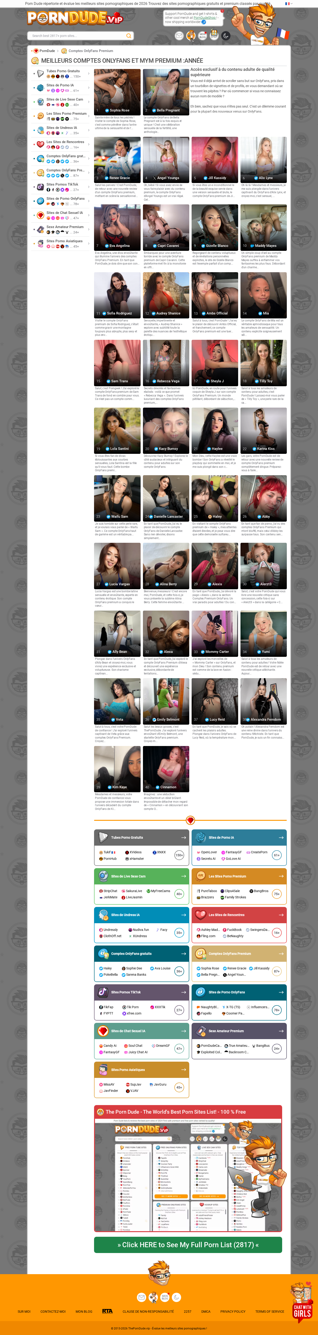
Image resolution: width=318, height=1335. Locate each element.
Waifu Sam (119, 516)
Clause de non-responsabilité (148, 1311)
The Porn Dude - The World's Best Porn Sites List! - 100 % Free (176, 1112)
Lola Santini (119, 449)
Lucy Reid (217, 719)
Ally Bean (119, 652)
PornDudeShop (205, 18)
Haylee (217, 449)
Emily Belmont (167, 719)
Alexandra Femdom (265, 719)
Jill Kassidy (216, 178)
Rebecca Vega (167, 381)
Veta (119, 719)
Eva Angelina (119, 246)
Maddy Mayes (265, 246)
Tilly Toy (265, 381)
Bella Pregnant (168, 110)
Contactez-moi (53, 1311)
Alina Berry (168, 584)
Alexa (168, 652)
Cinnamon (167, 787)
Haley (217, 516)
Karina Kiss (265, 449)
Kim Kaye (119, 787)
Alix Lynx (265, 178)
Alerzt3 (265, 584)
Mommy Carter (217, 652)
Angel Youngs (167, 178)
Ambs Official (217, 313)
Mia (265, 313)
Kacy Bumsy (168, 449)
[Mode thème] (176, 1297)
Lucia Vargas (119, 584)
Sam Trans (119, 381)
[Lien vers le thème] (225, 35)
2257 (187, 1311)
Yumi (265, 652)
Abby (265, 516)
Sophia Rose (119, 110)
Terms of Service (269, 1311)
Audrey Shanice (168, 313)
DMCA (205, 1311)
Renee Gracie (119, 178)
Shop (214, 36)
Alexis (216, 584)
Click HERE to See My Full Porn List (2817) (188, 1245)
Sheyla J (217, 381)
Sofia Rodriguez (119, 313)
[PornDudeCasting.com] (191, 35)
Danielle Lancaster (168, 516)
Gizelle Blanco (216, 246)
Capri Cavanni (168, 246)
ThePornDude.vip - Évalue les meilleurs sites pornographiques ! (167, 1328)
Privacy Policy (232, 1311)
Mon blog (203, 36)
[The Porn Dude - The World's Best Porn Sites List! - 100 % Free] (188, 1175)
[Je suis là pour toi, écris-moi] (179, 35)
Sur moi (24, 1311)
